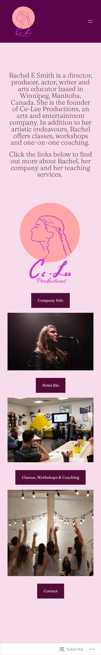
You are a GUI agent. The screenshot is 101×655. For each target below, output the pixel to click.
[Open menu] (90, 21)
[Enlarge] (86, 319)
